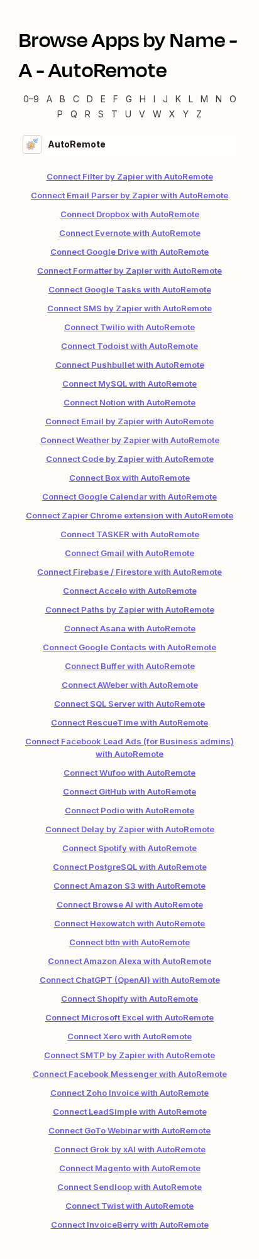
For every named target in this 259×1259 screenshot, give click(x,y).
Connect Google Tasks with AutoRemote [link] (129, 289)
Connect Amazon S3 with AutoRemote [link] (129, 886)
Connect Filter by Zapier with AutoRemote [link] (130, 176)
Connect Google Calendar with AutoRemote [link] (129, 496)
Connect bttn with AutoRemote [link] (129, 942)
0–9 (31, 99)
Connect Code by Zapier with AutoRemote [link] (130, 459)
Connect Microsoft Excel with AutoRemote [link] (129, 1017)
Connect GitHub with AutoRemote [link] (129, 791)
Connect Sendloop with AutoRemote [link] (129, 1187)
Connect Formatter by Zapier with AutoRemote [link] (129, 270)
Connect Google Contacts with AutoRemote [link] (129, 647)
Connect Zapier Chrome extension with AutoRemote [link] (129, 515)
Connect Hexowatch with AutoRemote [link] (129, 923)
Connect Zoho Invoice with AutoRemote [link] (129, 1093)
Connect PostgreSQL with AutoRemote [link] (130, 867)
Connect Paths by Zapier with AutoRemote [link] (129, 609)
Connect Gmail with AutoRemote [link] (129, 553)
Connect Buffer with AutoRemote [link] (130, 666)
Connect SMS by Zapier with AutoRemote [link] (129, 308)
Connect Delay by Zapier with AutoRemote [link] (129, 829)
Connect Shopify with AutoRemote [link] (129, 999)
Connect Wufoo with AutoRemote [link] (129, 773)
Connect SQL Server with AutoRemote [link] (129, 704)
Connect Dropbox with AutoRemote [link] (129, 214)
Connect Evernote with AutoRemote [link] (130, 233)
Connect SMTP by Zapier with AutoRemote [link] (129, 1055)
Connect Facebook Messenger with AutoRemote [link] (130, 1074)
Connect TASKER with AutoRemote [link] (129, 534)
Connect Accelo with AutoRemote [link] (130, 591)
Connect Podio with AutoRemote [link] (129, 810)
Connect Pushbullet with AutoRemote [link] (129, 365)
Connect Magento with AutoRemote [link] (130, 1168)
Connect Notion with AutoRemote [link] (129, 402)
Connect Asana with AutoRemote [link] (130, 628)
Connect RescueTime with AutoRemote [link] (129, 722)
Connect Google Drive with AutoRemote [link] (129, 252)
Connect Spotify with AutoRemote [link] (129, 848)
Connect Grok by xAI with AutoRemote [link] (130, 1149)
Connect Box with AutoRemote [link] (129, 478)
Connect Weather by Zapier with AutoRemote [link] (129, 440)
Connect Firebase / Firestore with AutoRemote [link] (129, 572)
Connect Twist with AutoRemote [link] (129, 1206)
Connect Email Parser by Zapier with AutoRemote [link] (129, 195)
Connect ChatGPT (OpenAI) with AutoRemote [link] (130, 980)
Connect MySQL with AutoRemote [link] (129, 383)
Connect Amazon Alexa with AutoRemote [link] (129, 961)
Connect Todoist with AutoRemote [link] (129, 346)
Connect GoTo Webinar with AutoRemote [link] (129, 1130)
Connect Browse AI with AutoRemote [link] (130, 904)
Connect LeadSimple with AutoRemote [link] (130, 1111)
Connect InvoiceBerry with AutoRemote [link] (130, 1224)
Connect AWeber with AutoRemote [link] (130, 685)
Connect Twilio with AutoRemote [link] (129, 327)
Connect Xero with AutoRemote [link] (129, 1036)
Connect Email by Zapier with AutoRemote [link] (129, 421)
